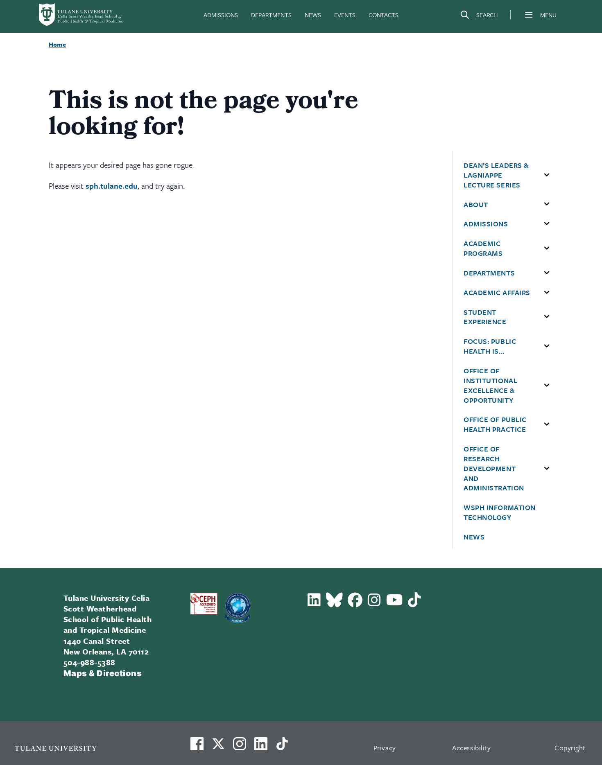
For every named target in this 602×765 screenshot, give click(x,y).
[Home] (81, 14)
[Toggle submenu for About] (546, 204)
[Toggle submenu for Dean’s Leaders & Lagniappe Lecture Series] (546, 175)
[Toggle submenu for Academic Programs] (546, 248)
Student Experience (485, 317)
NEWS (313, 14)
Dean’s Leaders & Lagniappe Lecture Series (496, 175)
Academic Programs (483, 248)
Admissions (486, 224)
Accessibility (471, 747)
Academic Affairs (497, 293)
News (474, 537)
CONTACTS (383, 14)
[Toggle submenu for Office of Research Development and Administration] (546, 468)
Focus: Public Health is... (490, 346)
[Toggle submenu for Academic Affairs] (546, 292)
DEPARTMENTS (271, 14)
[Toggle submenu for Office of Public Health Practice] (546, 424)
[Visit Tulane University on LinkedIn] (261, 747)
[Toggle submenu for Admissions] (546, 223)
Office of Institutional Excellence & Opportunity (490, 385)
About (476, 205)
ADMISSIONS (221, 14)
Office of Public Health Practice (495, 424)
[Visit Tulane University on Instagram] (239, 747)
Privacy (384, 747)
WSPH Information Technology (500, 512)
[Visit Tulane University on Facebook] (197, 747)
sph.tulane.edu (112, 185)
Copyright (570, 747)
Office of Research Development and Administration (494, 468)
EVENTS (344, 14)
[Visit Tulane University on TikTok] (282, 747)
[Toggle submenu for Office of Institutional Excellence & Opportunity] (546, 385)
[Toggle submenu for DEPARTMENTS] (546, 273)
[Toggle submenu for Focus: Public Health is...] (546, 346)
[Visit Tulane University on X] (218, 747)
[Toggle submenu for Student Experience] (546, 316)
